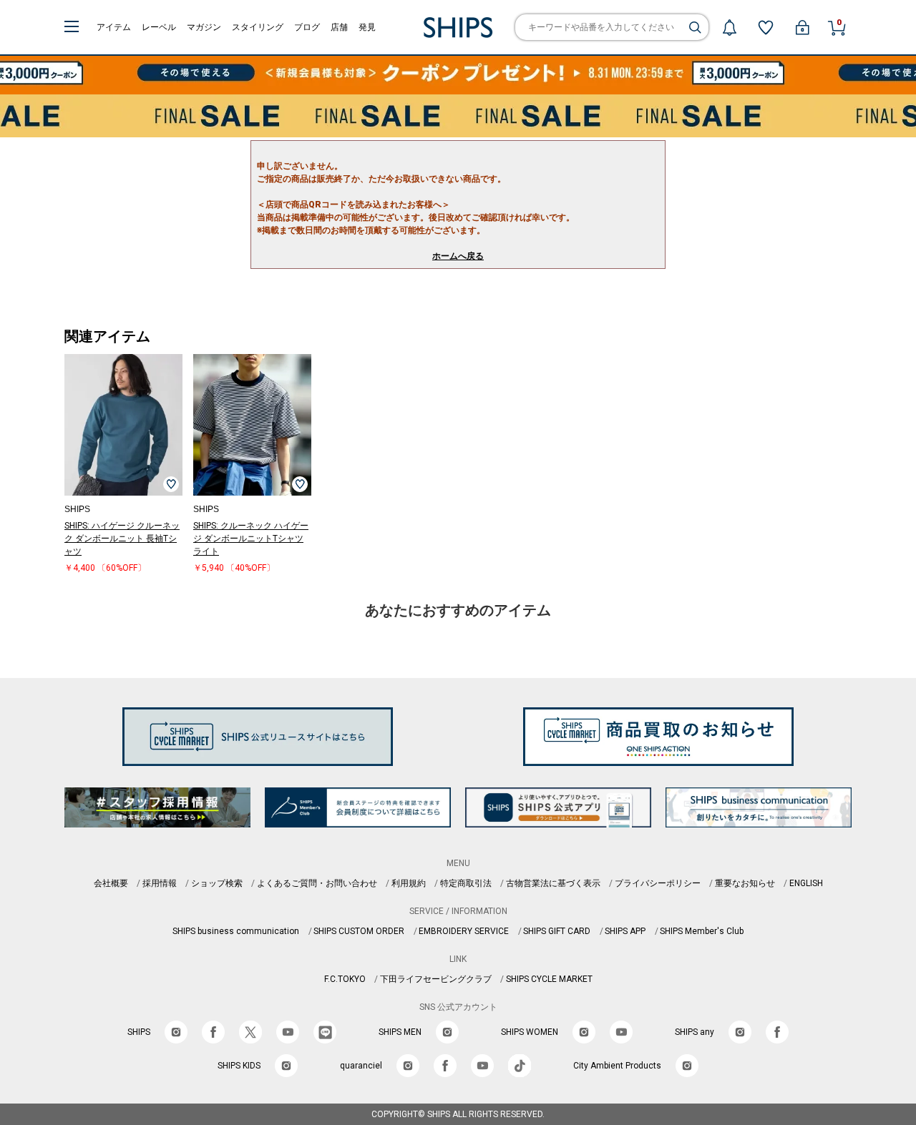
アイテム (114, 27)
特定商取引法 (466, 883)
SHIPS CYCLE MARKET (549, 979)
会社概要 (111, 883)
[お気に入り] (765, 27)
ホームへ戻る (458, 256)
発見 (367, 27)
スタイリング (257, 27)
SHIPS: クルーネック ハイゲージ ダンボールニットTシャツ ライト (250, 538)
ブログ (307, 27)
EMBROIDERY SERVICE (464, 931)
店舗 (339, 27)
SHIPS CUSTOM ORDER (358, 931)
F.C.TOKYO (345, 979)
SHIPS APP (625, 931)
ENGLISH (806, 883)
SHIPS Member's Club (702, 931)
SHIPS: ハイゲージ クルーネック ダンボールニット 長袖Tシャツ (122, 538)
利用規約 (408, 883)
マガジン (204, 27)
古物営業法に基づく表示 (553, 883)
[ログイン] (802, 27)
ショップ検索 (217, 883)
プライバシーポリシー (658, 883)
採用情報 (159, 883)
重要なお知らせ (745, 883)
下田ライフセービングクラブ (436, 979)
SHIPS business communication (235, 931)
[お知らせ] (729, 27)
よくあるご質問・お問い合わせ (317, 883)
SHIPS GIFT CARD (556, 931)
